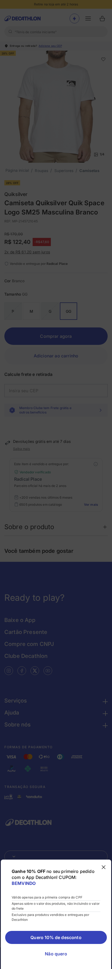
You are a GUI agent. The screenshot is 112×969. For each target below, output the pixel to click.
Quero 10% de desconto (55, 937)
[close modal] (103, 867)
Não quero (56, 953)
